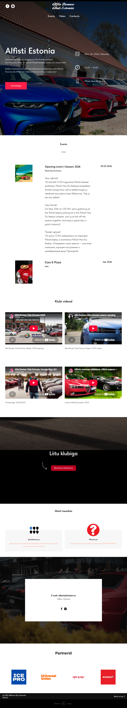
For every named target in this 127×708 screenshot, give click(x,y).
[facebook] (7, 6)
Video (62, 16)
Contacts (74, 16)
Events (51, 16)
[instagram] (13, 6)
